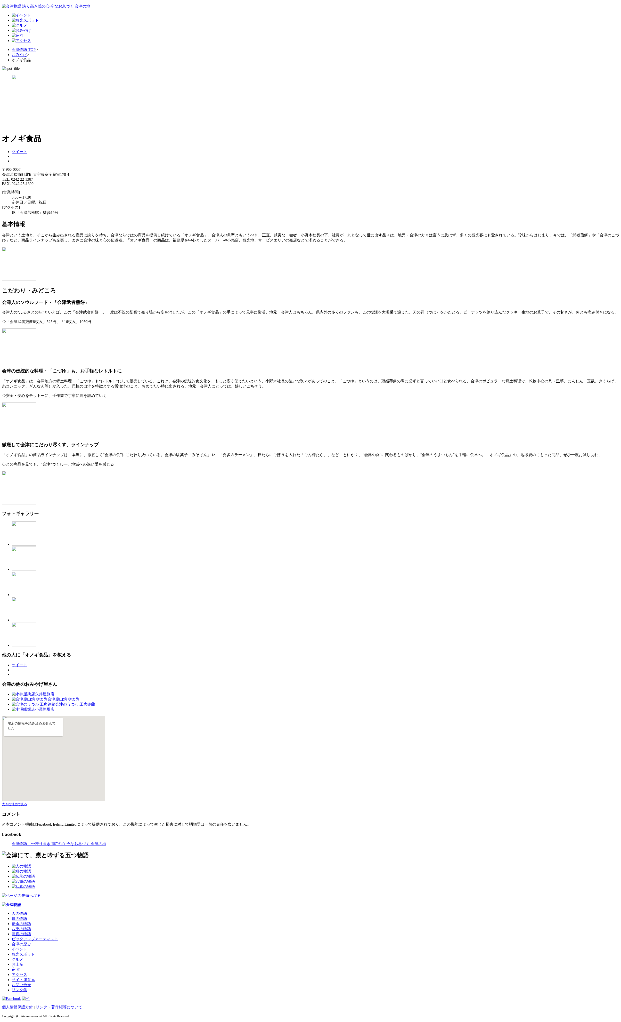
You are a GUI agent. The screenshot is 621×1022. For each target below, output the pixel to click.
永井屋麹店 (44, 694)
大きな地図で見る (14, 804)
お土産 (17, 964)
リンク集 (19, 990)
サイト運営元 (23, 980)
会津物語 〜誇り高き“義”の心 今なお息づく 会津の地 (59, 844)
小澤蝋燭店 (44, 709)
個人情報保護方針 (17, 1007)
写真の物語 (21, 934)
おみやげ (19, 55)
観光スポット (23, 954)
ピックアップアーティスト (35, 939)
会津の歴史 (21, 944)
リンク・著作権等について (59, 1007)
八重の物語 (21, 929)
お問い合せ (21, 985)
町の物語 (19, 919)
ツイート (19, 152)
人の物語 (19, 913)
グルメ (17, 959)
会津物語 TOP (24, 50)
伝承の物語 (21, 924)
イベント (19, 949)
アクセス (19, 975)
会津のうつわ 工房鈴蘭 (75, 704)
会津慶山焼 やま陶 (64, 699)
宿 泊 (16, 969)
